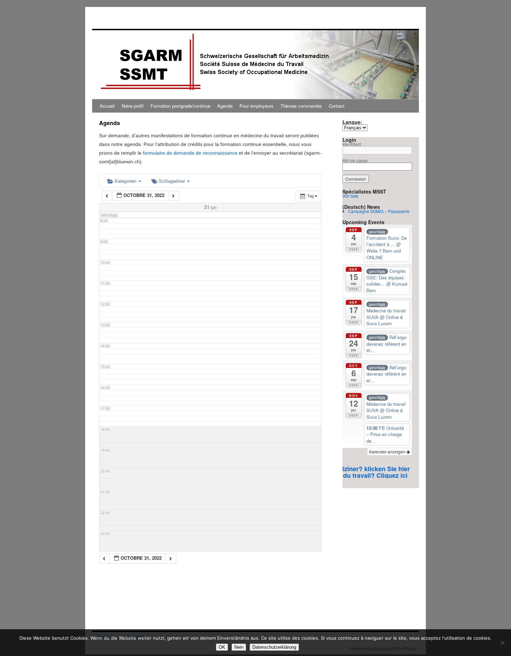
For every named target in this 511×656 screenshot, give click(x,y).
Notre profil (133, 105)
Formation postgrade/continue (180, 105)
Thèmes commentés (301, 105)
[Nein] (502, 642)
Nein (238, 647)
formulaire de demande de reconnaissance (190, 153)
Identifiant (351, 144)
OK (222, 647)
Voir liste (350, 196)
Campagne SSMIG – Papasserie (378, 211)
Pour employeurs (257, 105)
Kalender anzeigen (387, 451)
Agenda (225, 105)
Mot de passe (355, 160)
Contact (336, 105)
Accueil (107, 105)
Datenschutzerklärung (274, 647)
